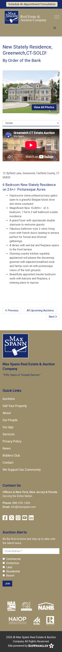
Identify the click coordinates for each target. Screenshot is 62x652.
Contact (8, 462)
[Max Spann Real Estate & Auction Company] (25, 17)
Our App (8, 427)
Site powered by (18, 645)
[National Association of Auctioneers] (11, 606)
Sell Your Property (15, 406)
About (7, 413)
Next (52, 316)
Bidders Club (11, 455)
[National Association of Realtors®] (50, 620)
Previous (12, 310)
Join (7, 583)
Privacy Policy (12, 441)
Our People (10, 420)
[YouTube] (24, 517)
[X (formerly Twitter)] (11, 517)
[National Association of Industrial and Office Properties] (17, 620)
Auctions (9, 399)
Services (9, 434)
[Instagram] (18, 517)
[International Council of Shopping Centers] (37, 620)
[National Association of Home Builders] (46, 606)
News (7, 448)
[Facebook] (5, 517)
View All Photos (44, 107)
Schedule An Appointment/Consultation (31, 4)
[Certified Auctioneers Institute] (26, 606)
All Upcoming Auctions (40, 310)
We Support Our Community (22, 469)
